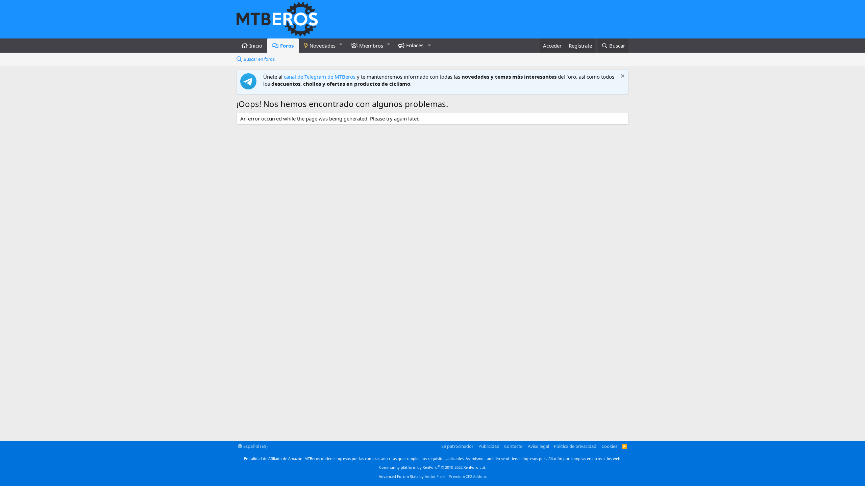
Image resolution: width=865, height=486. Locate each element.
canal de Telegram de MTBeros (319, 76)
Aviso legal (538, 446)
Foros (287, 45)
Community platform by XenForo (432, 467)
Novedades (323, 45)
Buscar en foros (259, 59)
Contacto (513, 446)
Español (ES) (255, 446)
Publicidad (488, 446)
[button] (341, 44)
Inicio (255, 45)
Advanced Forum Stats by (433, 476)
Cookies (609, 446)
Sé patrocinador (457, 446)
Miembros (371, 45)
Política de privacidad (575, 446)
